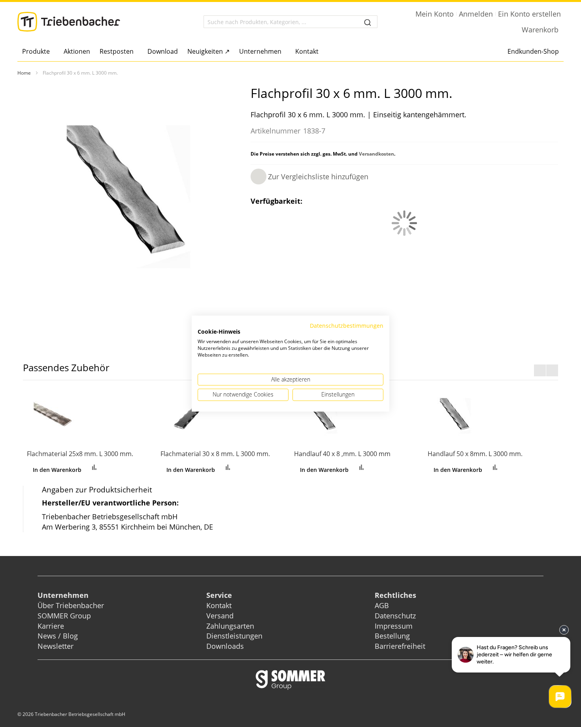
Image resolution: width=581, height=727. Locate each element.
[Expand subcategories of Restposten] (136, 52)
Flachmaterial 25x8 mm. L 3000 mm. (80, 453)
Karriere (51, 626)
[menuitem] (38, 51)
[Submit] (367, 21)
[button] (309, 176)
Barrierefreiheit (401, 646)
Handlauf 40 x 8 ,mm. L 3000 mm (342, 453)
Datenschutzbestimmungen (346, 325)
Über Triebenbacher (71, 605)
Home (24, 73)
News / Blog (58, 636)
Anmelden (476, 14)
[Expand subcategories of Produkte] (52, 52)
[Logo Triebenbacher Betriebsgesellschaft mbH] (68, 22)
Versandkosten (376, 153)
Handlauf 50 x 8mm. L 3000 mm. (475, 453)
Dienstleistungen (234, 636)
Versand (220, 615)
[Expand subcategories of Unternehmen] (283, 52)
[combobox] (290, 21)
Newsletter (56, 646)
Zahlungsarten (230, 626)
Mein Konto (434, 14)
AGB (382, 605)
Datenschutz (395, 615)
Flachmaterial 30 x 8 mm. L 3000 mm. (215, 453)
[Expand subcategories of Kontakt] (321, 52)
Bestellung (392, 636)
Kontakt (219, 605)
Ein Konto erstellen (529, 14)
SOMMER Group (64, 615)
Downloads (225, 646)
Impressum (394, 626)
